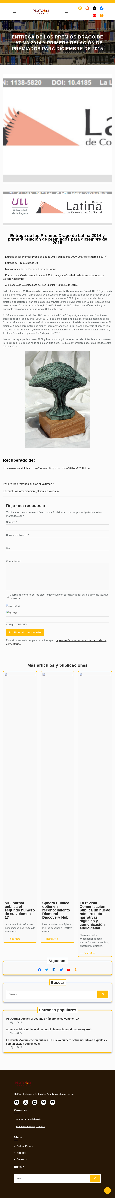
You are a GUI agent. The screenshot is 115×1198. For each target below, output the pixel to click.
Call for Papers (25, 1146)
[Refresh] (11, 612)
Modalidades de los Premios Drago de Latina (30, 269)
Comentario (13, 561)
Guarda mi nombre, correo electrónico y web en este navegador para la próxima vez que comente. (59, 596)
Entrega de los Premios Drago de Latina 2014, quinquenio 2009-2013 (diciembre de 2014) (56, 256)
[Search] (102, 994)
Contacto (22, 1159)
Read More (15, 939)
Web (8, 548)
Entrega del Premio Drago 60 (21, 262)
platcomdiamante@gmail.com (30, 1126)
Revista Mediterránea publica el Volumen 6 (28, 483)
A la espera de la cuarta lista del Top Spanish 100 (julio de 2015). (41, 284)
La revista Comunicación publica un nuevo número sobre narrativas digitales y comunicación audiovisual (56, 1042)
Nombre (11, 522)
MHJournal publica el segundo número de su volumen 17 (42, 1018)
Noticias (21, 1152)
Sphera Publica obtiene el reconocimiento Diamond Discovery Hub (48, 1029)
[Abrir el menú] (14, 12)
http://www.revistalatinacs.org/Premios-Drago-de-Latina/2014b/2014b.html (46, 468)
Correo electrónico (17, 535)
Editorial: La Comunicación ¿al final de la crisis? (31, 491)
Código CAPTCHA (16, 624)
